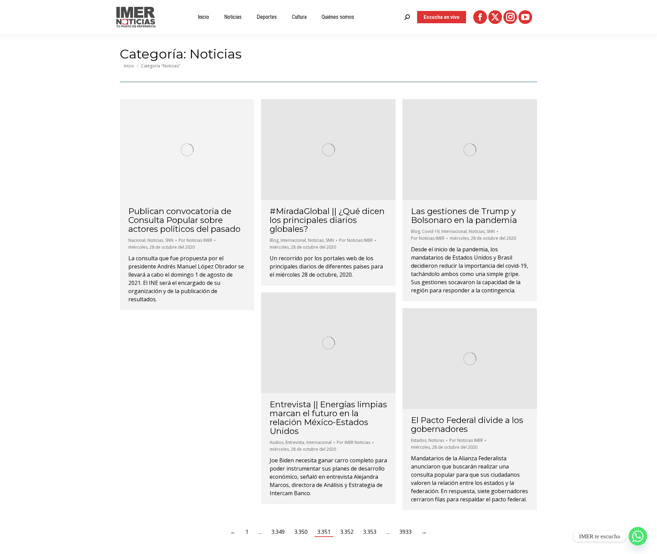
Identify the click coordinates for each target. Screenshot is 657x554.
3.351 (324, 532)
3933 (405, 532)
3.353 (369, 532)
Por (195, 240)
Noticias (155, 240)
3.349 (278, 532)
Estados (418, 440)
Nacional (136, 240)
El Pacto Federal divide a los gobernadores (467, 424)
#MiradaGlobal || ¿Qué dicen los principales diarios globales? (327, 220)
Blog (274, 240)
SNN (169, 240)
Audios (276, 442)
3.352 (346, 532)
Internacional (293, 240)
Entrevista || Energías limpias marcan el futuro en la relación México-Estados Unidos (328, 417)
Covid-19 (430, 231)
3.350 (301, 532)
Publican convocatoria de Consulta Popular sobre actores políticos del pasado (184, 220)
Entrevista (294, 442)
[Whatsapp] (638, 536)
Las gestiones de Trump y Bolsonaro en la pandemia (464, 215)
